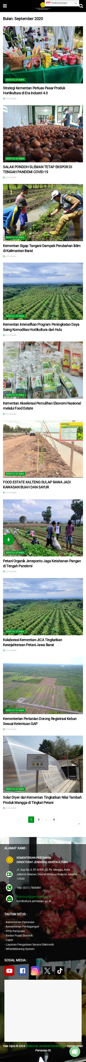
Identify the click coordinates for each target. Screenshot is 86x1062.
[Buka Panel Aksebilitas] (8, 539)
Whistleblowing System (20, 949)
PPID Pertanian (15, 931)
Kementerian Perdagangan (22, 926)
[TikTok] (59, 970)
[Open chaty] (74, 1051)
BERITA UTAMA (15, 79)
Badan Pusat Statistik (19, 935)
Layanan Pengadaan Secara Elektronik (30, 944)
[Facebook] (22, 971)
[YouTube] (9, 971)
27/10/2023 (10, 98)
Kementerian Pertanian (20, 922)
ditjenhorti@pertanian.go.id (34, 896)
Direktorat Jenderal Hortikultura (45, 1046)
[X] (47, 970)
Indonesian (59, 3)
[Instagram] (35, 970)
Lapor (9, 940)
